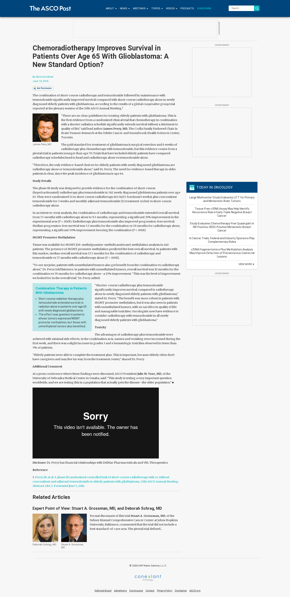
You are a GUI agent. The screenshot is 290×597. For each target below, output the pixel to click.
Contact (150, 590)
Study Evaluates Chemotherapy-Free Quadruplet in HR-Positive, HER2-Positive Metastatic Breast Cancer (222, 227)
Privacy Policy (164, 590)
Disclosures (136, 590)
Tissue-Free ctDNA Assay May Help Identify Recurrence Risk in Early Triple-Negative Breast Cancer (222, 212)
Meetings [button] (139, 8)
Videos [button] (170, 8)
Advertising (120, 590)
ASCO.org (194, 590)
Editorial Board (103, 590)
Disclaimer (181, 590)
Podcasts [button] (187, 8)
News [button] (124, 8)
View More (246, 264)
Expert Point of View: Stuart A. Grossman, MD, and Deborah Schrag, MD (97, 508)
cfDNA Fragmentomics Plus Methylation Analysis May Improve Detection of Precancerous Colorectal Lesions (222, 253)
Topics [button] (156, 8)
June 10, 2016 (40, 81)
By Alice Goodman (43, 76)
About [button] (110, 8)
